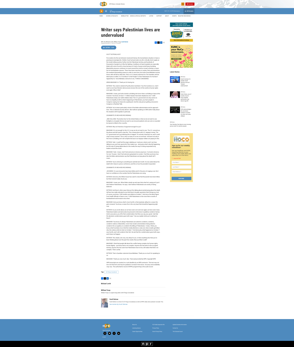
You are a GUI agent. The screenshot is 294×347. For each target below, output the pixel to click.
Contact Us (175, 328)
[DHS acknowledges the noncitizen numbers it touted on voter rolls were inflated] (175, 109)
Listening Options (136, 328)
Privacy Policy (155, 328)
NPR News (183, 76)
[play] (101, 11)
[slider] (108, 11)
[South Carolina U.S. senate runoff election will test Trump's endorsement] (175, 79)
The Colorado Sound (178, 331)
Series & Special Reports (138, 16)
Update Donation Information (180, 324)
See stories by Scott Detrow (118, 304)
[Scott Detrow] (104, 302)
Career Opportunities (137, 331)
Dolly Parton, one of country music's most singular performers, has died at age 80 (186, 97)
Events (174, 16)
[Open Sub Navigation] (104, 16)
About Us (134, 324)
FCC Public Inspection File (158, 324)
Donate (190, 4)
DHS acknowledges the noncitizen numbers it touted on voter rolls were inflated (186, 113)
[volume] (106, 11)
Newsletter (125, 16)
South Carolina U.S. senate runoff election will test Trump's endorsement (186, 82)
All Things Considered (111, 272)
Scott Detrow (124, 42)
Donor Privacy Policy (157, 331)
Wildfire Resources (184, 16)
